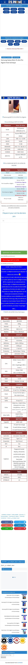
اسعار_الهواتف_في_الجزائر (13, 518)
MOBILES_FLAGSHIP (6, 57)
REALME (17, 44)
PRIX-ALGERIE (16, 57)
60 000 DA (13, 9)
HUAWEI (18, 41)
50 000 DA (21, 9)
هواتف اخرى (4, 561)
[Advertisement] (14, 24)
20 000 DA (21, 12)
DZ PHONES (20, 663)
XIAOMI (24, 41)
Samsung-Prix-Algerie (14, 516)
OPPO (10, 44)
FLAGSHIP (6, 9)
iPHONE (3, 41)
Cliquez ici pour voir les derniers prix (14, 214)
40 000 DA (6, 12)
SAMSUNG (10, 41)
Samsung (22, 514)
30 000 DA (13, 12)
